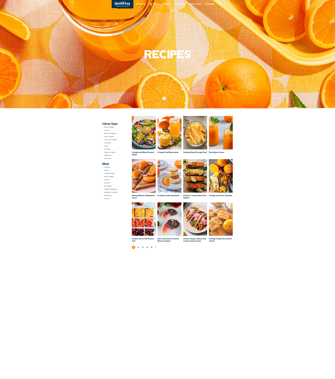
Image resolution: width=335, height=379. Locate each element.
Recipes (167, 4)
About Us (141, 4)
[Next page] (155, 247)
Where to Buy (194, 4)
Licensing (209, 4)
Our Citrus (154, 4)
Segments (179, 4)
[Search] (220, 4)
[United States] (122, 4)
